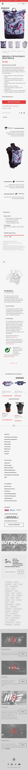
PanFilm (8, 748)
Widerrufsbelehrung (9, 470)
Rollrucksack (6, 249)
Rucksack (15, 249)
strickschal (8, 615)
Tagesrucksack (21, 249)
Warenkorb (7, 449)
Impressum (7, 463)
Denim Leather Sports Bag (5, 415)
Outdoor (5, 248)
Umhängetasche (9, 622)
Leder (6, 597)
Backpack (16, 582)
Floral (16, 591)
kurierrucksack (21, 247)
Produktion (7, 491)
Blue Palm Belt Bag (19, 391)
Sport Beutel (13, 606)
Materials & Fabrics (9, 488)
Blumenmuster (6, 247)
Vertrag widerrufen (14, 524)
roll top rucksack (15, 248)
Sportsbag (8, 611)
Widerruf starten (8, 467)
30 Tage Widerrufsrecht (6, 0)
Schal (12, 602)
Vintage (18, 622)
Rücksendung (8, 465)
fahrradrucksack (14, 247)
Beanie (15, 584)
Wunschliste (7, 444)
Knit (13, 595)
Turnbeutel (12, 620)
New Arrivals (7, 486)
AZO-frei (15, 337)
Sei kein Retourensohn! (10, 500)
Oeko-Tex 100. (11, 343)
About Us (6, 451)
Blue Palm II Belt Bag (6, 391)
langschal (19, 595)
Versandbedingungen (10, 493)
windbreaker (8, 624)
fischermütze (8, 591)
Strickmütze (14, 613)
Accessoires (8, 582)
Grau (12, 593)
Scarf (6, 602)
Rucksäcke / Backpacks (16, 51)
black (20, 584)
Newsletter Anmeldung (10, 439)
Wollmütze (17, 624)
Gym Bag (19, 593)
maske (12, 597)
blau (6, 586)
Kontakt (6, 453)
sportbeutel (8, 609)
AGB (5, 477)
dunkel (13, 588)
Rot (13, 600)
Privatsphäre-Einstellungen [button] (11, 475)
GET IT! (20, 571)
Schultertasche (9, 604)
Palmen (8, 248)
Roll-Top (20, 67)
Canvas (7, 588)
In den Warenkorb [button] (7, 395)
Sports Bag (16, 611)
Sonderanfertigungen (10, 496)
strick (6, 613)
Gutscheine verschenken (11, 437)
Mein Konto (7, 442)
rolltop (11, 249)
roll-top (21, 248)
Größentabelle (8, 498)
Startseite (4, 51)
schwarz (18, 604)
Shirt (6, 606)
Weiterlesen (18, 395)
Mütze (17, 597)
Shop (9, 51)
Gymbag (7, 595)
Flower (7, 593)
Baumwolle (8, 584)
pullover (7, 600)
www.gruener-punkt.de (9, 356)
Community (7, 446)
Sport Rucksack (18, 609)
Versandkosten (15, 106)
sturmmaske (17, 615)
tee (6, 620)
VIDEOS (23, 654)
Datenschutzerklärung (10, 472)
